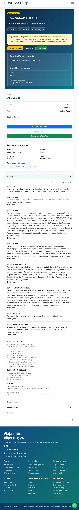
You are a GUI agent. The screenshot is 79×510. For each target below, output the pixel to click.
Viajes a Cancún (58, 467)
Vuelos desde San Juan (12, 467)
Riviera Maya (8, 490)
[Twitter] (7, 446)
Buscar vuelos (8, 465)
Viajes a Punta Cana (60, 470)
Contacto (31, 493)
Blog (30, 490)
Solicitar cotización (39, 126)
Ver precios (29, 48)
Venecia (24, 83)
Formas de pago (59, 488)
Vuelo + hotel (8, 470)
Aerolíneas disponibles (36, 465)
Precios (10, 413)
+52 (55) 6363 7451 (12, 450)
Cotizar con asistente (62, 482)
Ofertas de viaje (9, 473)
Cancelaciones (58, 493)
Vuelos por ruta (33, 467)
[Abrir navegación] (72, 3)
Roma (31, 83)
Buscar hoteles (9, 482)
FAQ (54, 496)
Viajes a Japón (58, 473)
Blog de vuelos (33, 473)
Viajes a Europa (58, 465)
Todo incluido (8, 488)
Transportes (12, 402)
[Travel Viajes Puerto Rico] (16, 3)
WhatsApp (42, 48)
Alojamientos (12, 407)
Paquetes (31, 488)
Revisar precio (39, 131)
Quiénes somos (58, 485)
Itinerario (11, 176)
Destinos (31, 485)
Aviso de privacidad (60, 490)
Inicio (30, 482)
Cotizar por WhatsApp (39, 136)
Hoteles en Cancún (10, 485)
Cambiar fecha (13, 117)
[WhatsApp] (10, 446)
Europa (12, 83)
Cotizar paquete (15, 48)
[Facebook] (4, 446)
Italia (18, 83)
